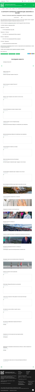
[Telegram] (31, 53)
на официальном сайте (12, 23)
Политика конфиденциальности (4, 390)
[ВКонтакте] (29, 53)
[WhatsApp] (33, 53)
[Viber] (32, 53)
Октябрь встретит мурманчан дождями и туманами (15, 49)
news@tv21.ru (30, 384)
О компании (20, 372)
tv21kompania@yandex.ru (21, 384)
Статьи (27, 373)
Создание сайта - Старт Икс (13, 390)
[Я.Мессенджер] (27, 53)
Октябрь (13, 8)
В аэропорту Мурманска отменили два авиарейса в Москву (25, 8)
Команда (27, 372)
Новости (7, 8)
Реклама (19, 373)
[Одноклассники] (30, 53)
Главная (3, 8)
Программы (28, 371)
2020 (10, 8)
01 (16, 8)
